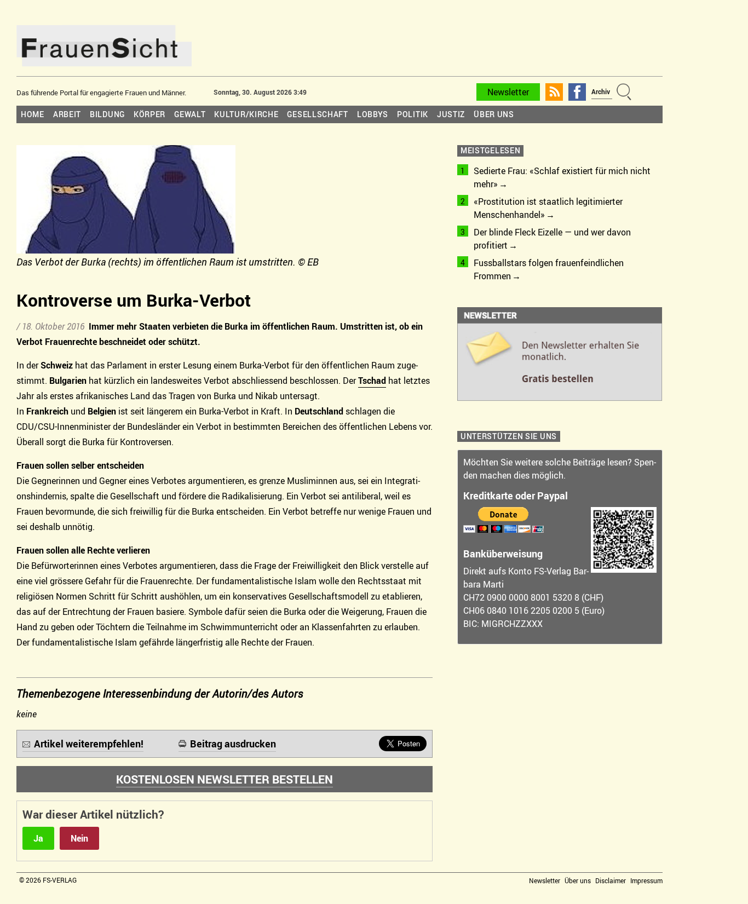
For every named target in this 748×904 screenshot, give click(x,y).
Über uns (494, 114)
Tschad (372, 381)
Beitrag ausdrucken (233, 743)
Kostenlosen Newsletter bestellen (224, 779)
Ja (38, 838)
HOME (32, 114)
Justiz (451, 114)
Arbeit (67, 114)
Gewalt (189, 114)
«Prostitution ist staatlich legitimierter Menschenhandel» (548, 208)
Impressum (646, 880)
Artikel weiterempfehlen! (88, 743)
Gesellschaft (317, 114)
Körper (149, 114)
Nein (79, 838)
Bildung (107, 114)
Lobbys (372, 114)
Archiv (600, 91)
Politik (412, 114)
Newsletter (508, 92)
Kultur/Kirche (246, 114)
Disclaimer (610, 880)
